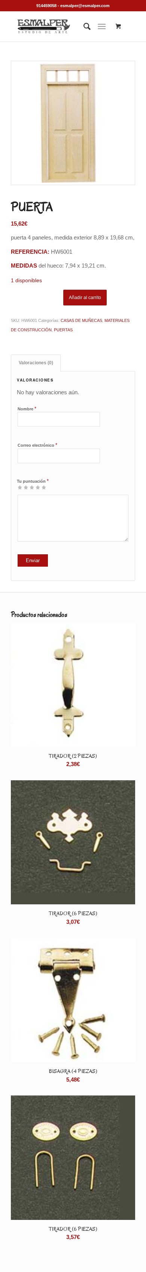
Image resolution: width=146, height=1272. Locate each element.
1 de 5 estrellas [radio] (20, 487)
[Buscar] (83, 27)
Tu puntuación (33, 481)
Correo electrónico (37, 445)
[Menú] (102, 27)
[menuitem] (83, 27)
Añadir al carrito (85, 297)
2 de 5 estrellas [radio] (23, 487)
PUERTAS (63, 330)
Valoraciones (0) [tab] (36, 362)
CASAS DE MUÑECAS (81, 320)
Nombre (27, 409)
